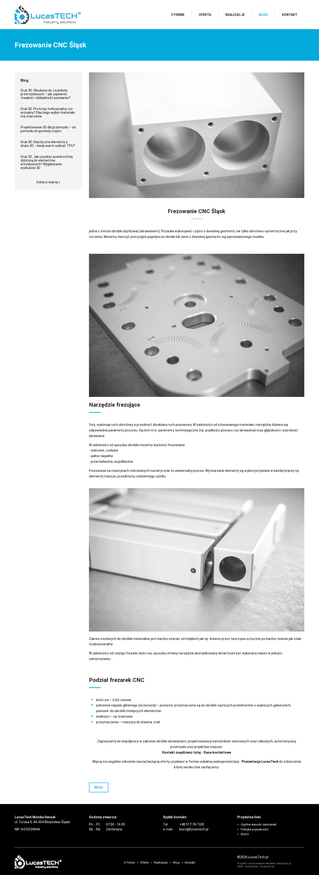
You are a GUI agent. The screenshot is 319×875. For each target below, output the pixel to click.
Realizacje (235, 15)
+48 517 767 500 (191, 824)
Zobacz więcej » (48, 182)
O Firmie (177, 15)
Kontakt (289, 15)
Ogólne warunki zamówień (258, 824)
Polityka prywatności (255, 829)
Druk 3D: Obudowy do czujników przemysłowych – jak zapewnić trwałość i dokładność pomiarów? (46, 94)
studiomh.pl (267, 866)
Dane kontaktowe (217, 752)
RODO (245, 834)
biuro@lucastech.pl (193, 829)
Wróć (98, 787)
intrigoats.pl (283, 863)
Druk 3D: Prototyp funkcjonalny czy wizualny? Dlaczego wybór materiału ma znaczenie (48, 112)
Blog (263, 15)
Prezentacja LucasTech (260, 761)
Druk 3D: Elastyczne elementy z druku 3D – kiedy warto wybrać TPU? (48, 144)
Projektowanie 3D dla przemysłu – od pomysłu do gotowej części (48, 129)
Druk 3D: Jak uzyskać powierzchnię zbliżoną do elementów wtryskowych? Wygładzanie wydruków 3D (47, 162)
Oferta (205, 15)
